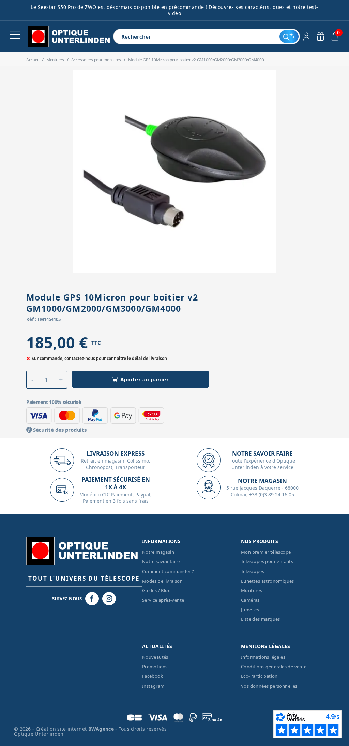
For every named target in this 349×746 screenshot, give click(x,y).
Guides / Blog (156, 590)
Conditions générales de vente (274, 666)
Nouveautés (155, 657)
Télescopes (252, 571)
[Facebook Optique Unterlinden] (92, 598)
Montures (251, 590)
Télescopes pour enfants (267, 561)
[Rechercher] (288, 36)
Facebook (152, 676)
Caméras (250, 600)
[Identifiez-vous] (306, 36)
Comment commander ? (168, 571)
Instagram (153, 686)
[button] (33, 379)
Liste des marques (260, 619)
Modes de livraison (162, 581)
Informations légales (263, 657)
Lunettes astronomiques (267, 581)
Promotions (155, 666)
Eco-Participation (259, 676)
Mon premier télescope (266, 552)
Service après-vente (163, 600)
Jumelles (250, 609)
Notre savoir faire (161, 561)
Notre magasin (158, 552)
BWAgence (102, 729)
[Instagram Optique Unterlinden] (109, 598)
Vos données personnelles (269, 686)
